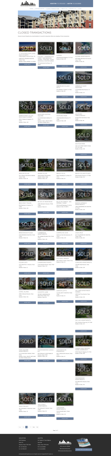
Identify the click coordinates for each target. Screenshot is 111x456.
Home (31, 8)
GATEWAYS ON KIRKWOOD (61, 350)
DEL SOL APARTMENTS (83, 320)
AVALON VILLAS (24, 173)
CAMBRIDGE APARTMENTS (42, 233)
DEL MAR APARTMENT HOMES (82, 291)
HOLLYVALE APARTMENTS (42, 405)
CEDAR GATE (23, 262)
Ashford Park (61, 115)
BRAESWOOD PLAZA (26, 233)
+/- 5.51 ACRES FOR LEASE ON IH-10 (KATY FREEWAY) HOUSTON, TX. (27, 55)
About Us (64, 8)
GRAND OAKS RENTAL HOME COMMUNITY (82, 349)
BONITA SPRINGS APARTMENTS (81, 203)
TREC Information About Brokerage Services (65, 450)
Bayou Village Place (83, 173)
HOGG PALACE (23, 406)
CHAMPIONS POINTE (44, 262)
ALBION (59, 55)
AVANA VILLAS (42, 173)
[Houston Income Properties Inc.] (28, 3)
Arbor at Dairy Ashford (81, 86)
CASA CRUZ (79, 233)
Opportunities (39, 8)
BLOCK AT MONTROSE (45, 202)
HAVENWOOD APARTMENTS (80, 378)
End (37, 427)
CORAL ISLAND (24, 292)
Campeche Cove (62, 233)
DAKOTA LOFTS (61, 290)
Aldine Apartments (82, 56)
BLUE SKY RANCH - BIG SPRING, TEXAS (63, 202)
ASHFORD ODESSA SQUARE (44, 115)
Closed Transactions (52, 8)
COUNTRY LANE (43, 292)
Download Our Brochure (84, 449)
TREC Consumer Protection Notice (65, 448)
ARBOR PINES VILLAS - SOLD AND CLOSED (26, 116)
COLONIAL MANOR (62, 258)
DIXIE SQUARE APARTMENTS (23, 350)
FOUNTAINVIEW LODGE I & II (46, 350)
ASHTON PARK (80, 144)
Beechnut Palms (25, 203)
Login (79, 8)
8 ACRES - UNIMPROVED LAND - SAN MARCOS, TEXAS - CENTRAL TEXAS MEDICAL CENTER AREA (46, 59)
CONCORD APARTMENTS (83, 262)
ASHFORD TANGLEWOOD (80, 114)
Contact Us (72, 8)
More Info (27, 64)
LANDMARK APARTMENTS (61, 408)
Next (34, 427)
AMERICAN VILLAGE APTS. (63, 86)
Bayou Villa (60, 173)
